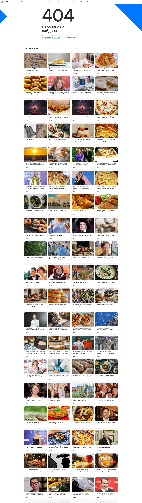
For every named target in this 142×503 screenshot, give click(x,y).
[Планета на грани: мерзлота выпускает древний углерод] (83, 488)
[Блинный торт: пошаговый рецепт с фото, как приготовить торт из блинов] (35, 347)
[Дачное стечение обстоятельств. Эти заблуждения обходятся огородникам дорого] (83, 276)
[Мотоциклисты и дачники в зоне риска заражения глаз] (83, 394)
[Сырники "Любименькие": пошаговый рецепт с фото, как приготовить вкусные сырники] (106, 64)
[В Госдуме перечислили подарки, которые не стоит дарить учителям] (83, 347)
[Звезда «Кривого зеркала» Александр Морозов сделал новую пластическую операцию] (59, 276)
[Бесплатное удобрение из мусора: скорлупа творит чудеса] (106, 394)
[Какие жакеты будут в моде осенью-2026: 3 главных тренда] (59, 323)
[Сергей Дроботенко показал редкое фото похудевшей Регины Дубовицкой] (35, 370)
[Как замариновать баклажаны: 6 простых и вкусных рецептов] (35, 205)
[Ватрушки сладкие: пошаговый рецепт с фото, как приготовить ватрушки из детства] (83, 323)
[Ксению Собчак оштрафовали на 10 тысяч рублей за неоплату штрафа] (106, 488)
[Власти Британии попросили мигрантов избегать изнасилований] (59, 205)
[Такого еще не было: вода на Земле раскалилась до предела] (35, 158)
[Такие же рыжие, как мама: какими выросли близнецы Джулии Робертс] (83, 158)
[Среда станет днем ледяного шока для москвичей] (35, 252)
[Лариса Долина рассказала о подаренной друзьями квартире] (35, 323)
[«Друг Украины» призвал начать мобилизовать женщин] (106, 441)
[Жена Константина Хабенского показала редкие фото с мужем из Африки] (35, 488)
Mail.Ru (3, 501)
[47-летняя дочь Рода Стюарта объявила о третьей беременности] (59, 394)
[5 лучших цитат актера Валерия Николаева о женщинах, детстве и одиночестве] (106, 417)
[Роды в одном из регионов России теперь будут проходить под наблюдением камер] (59, 252)
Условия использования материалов (123, 501)
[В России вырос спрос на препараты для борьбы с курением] (59, 229)
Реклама (14, 501)
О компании (8, 501)
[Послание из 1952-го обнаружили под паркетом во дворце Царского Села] (35, 64)
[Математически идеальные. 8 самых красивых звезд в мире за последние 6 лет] (35, 394)
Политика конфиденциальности (107, 501)
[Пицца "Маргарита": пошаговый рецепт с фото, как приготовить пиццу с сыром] (83, 441)
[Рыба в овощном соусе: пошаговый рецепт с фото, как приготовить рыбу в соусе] (59, 417)
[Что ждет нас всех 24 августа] (83, 111)
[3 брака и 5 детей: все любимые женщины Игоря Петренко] (35, 276)
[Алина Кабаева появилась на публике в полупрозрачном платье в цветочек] (83, 182)
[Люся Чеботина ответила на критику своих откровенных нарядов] (35, 441)
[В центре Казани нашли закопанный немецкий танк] (35, 135)
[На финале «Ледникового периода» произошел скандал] (106, 323)
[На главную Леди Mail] (5, 2)
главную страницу (58, 38)
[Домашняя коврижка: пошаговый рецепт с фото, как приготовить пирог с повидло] (106, 158)
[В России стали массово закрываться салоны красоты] (83, 64)
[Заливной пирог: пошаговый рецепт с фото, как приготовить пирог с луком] (59, 111)
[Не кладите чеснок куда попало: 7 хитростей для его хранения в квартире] (83, 300)
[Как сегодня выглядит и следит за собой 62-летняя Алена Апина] (59, 87)
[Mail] (2, 2)
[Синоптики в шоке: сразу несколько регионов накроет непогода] (106, 347)
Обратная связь (135, 501)
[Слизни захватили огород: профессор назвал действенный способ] (35, 417)
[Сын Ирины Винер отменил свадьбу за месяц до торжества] (83, 229)
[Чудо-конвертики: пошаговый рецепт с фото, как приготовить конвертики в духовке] (35, 87)
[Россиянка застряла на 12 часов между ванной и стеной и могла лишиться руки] (59, 370)
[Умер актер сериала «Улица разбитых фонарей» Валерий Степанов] (106, 252)
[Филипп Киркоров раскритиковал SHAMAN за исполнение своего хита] (35, 182)
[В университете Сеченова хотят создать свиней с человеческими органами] (83, 370)
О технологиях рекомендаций (93, 501)
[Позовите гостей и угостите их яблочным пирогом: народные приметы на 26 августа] (83, 465)
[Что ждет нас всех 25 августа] (35, 111)
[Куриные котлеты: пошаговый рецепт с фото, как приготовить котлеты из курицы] (106, 205)
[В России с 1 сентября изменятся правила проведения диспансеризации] (83, 87)
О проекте (83, 501)
